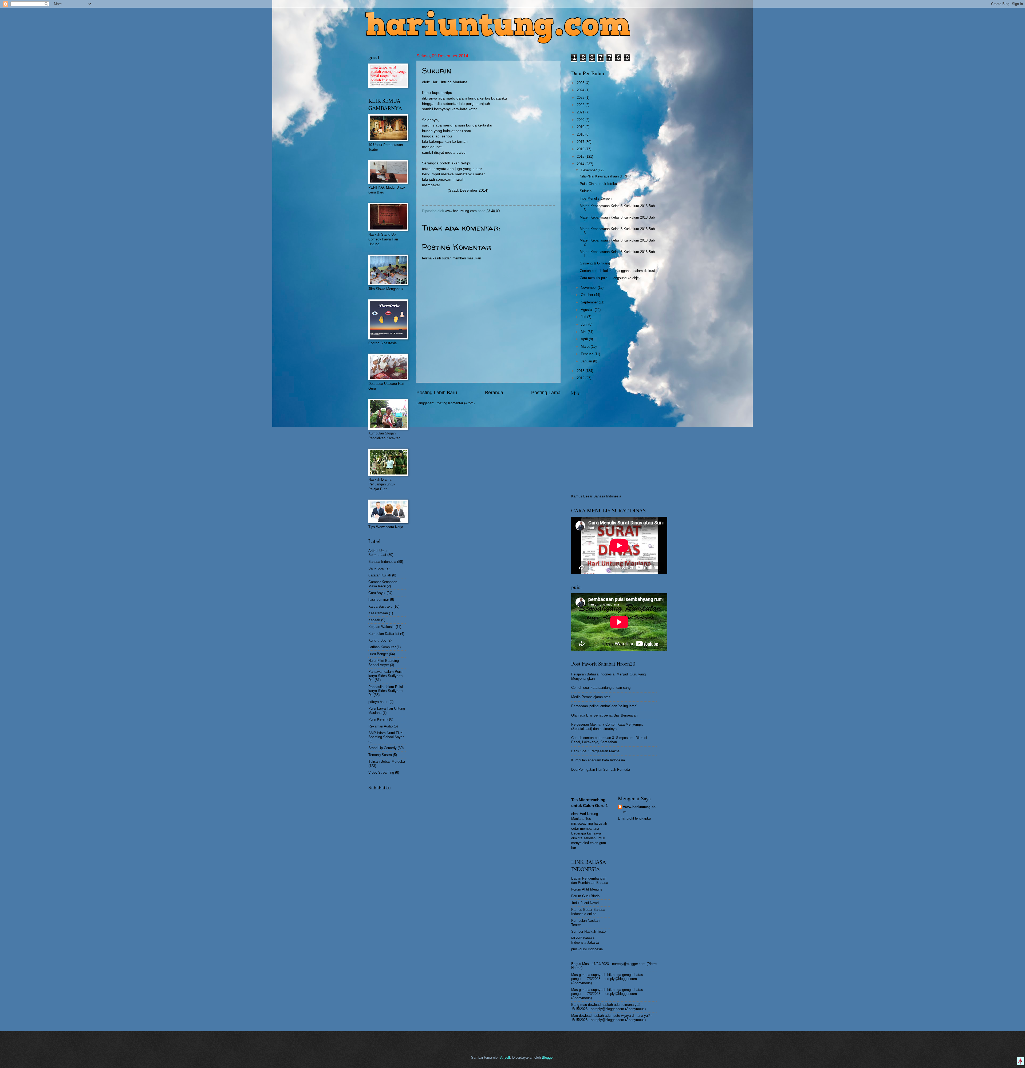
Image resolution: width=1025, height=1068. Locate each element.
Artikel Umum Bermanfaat (378, 553)
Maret (586, 347)
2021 (581, 112)
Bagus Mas (580, 964)
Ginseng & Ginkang (595, 263)
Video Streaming (381, 772)
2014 (581, 164)
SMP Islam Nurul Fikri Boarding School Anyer (386, 735)
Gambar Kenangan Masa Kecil (382, 584)
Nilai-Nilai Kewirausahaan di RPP (605, 176)
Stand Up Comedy (382, 748)
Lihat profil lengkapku (634, 818)
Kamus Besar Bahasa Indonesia (596, 496)
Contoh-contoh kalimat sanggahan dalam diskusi (617, 271)
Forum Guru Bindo (585, 896)
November (589, 288)
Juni (584, 324)
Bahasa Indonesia (382, 562)
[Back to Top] (1020, 1062)
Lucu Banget (378, 654)
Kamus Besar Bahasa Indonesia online (588, 912)
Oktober (587, 295)
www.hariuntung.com (639, 809)
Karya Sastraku (380, 606)
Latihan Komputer (382, 647)
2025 (581, 83)
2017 (581, 142)
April (585, 339)
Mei (584, 332)
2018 (581, 134)
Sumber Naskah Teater (589, 931)
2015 (581, 157)
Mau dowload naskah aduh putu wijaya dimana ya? (610, 1016)
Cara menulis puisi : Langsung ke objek (610, 278)
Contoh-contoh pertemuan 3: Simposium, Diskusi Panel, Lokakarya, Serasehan (609, 740)
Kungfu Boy (377, 640)
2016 (581, 149)
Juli (584, 317)
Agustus (588, 310)
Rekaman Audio (380, 726)
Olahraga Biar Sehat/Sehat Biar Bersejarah (604, 715)
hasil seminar (378, 600)
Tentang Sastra (380, 755)
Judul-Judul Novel (585, 903)
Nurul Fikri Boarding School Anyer (383, 663)
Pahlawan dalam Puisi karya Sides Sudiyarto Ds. (385, 676)
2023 (581, 98)
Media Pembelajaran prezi (591, 697)
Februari (587, 354)
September (590, 302)
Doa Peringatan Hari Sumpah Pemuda (600, 770)
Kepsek (374, 620)
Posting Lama (546, 392)
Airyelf (505, 1057)
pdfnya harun (378, 702)
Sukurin (586, 191)
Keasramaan (378, 613)
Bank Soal (376, 568)
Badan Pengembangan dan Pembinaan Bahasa (589, 880)
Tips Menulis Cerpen (596, 198)
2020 (581, 120)
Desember (589, 170)
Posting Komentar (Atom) (455, 403)
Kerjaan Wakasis (381, 627)
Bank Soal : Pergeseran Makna (595, 751)
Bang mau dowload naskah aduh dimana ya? (605, 1005)
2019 (581, 127)
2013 (581, 371)
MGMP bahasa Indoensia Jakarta (585, 940)
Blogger (547, 1057)
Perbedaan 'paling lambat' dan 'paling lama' (604, 706)
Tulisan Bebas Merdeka (386, 762)
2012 (581, 378)
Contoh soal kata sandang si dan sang (600, 688)
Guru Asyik (376, 593)
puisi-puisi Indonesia (587, 949)
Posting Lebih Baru (436, 392)
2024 (581, 90)
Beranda (494, 392)
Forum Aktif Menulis (586, 889)
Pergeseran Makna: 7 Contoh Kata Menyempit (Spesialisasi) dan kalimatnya (607, 726)
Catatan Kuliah (379, 575)
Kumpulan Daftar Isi (383, 634)
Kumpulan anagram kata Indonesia (598, 760)
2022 (581, 105)
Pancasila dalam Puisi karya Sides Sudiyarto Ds (385, 691)
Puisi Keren (377, 719)
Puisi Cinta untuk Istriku (598, 184)
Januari (587, 361)
